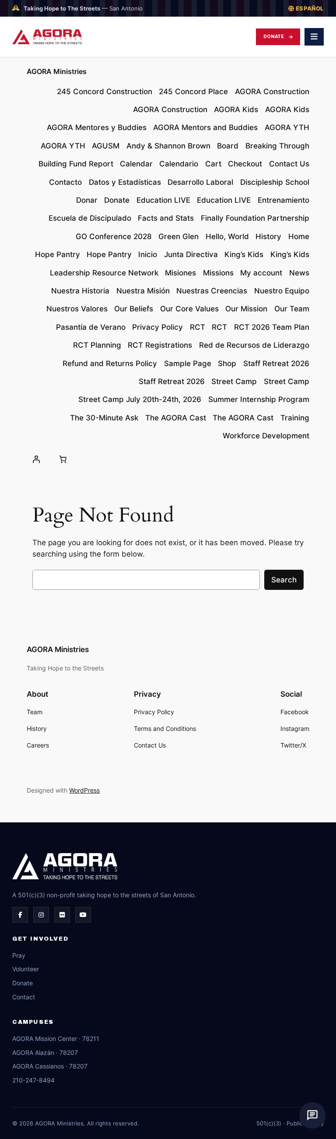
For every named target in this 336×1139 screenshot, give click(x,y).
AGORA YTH (287, 127)
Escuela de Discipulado (90, 218)
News (299, 272)
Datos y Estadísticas (125, 182)
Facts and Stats (166, 218)
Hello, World (227, 236)
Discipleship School (274, 182)
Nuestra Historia (80, 290)
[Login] (36, 459)
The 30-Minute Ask (104, 417)
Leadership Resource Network (104, 272)
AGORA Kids (236, 109)
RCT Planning (97, 345)
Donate (273, 36)
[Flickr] (62, 915)
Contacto (65, 182)
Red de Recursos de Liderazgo (254, 345)
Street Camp (234, 381)
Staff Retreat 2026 (276, 363)
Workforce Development (266, 435)
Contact (23, 997)
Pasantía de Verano (91, 327)
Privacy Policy (157, 327)
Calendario (178, 163)
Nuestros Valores (77, 308)
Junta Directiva (191, 254)
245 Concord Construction (104, 91)
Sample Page (187, 363)
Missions (218, 272)
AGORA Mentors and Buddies (205, 127)
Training (294, 417)
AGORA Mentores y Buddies (97, 127)
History (268, 236)
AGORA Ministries (57, 71)
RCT (197, 327)
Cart (213, 163)
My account (261, 272)
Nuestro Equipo (281, 290)
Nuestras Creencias (211, 290)
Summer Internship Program (258, 399)
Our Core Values (189, 308)
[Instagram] (41, 915)
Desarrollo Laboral (200, 182)
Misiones (180, 272)
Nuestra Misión (143, 290)
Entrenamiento (283, 200)
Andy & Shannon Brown (168, 145)
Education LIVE (163, 200)
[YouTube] (83, 915)
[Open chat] (312, 1115)
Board (227, 145)
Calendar (136, 163)
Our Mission (246, 308)
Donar (87, 200)
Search (284, 579)
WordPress (84, 790)
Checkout (245, 163)
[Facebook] (20, 915)
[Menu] (314, 37)
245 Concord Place (193, 91)
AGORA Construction (272, 91)
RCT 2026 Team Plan (271, 327)
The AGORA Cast (175, 417)
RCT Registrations (160, 345)
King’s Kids (243, 254)
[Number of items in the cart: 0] (63, 459)
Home (298, 236)
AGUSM (105, 145)
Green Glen (178, 236)
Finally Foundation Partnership (255, 218)
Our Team (291, 308)
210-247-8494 (33, 1080)
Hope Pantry (57, 254)
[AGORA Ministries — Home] (47, 36)
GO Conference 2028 (114, 236)
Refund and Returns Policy (110, 363)
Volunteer (25, 969)
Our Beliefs (133, 308)
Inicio (147, 254)
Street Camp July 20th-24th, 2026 (139, 399)
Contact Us (289, 163)
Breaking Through (277, 145)
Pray (18, 955)
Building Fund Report (75, 163)
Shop (227, 363)
